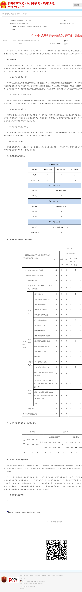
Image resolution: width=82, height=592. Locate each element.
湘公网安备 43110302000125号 (30, 581)
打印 (67, 42)
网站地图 (22, 588)
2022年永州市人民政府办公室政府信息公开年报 (24, 512)
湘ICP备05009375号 (38, 583)
